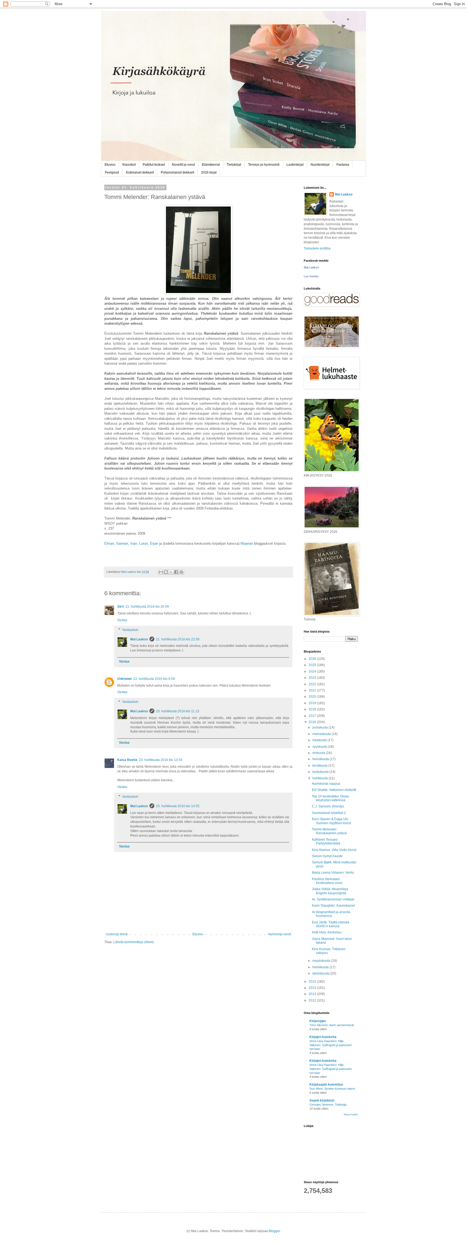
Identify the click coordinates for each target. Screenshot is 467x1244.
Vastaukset (130, 630)
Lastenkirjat (294, 165)
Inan (133, 543)
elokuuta (319, 753)
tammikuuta (321, 973)
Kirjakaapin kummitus (326, 1084)
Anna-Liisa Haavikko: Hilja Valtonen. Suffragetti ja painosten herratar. (330, 1045)
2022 (313, 684)
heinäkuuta (321, 759)
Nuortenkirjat (320, 165)
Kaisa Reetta (127, 760)
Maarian (247, 543)
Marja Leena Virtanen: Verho (333, 872)
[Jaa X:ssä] (171, 572)
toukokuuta (320, 772)
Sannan (122, 543)
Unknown (124, 679)
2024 (313, 671)
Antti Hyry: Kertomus (327, 932)
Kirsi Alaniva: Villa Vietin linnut (334, 850)
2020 (313, 696)
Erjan (154, 543)
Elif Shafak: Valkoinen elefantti (334, 790)
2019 (313, 703)
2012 (313, 1000)
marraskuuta (322, 734)
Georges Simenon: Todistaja (327, 1104)
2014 (313, 988)
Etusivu (110, 165)
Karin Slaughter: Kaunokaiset (333, 905)
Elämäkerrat (211, 165)
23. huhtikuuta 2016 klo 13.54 (160, 760)
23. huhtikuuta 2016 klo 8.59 (154, 679)
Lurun (143, 543)
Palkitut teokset (154, 165)
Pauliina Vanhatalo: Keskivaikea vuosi (327, 881)
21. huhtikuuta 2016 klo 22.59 (177, 639)
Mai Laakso (139, 639)
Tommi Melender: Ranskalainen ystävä (329, 831)
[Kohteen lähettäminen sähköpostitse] (161, 572)
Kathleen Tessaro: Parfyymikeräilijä (326, 841)
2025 (313, 665)
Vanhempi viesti (279, 934)
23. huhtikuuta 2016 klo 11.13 (177, 711)
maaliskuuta (321, 961)
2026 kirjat (208, 172)
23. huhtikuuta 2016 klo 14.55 (177, 806)
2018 (313, 709)
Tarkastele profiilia (317, 248)
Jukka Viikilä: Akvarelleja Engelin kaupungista (330, 891)
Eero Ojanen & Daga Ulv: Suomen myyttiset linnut (331, 821)
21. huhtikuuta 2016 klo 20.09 (147, 606)
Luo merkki (311, 276)
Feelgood (112, 172)
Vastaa (122, 620)
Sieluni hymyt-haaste (327, 856)
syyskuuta (320, 747)
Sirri (120, 606)
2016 (313, 722)
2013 (313, 994)
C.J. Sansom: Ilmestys (328, 806)
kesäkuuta (320, 765)
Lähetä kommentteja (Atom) (133, 942)
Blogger (274, 1231)
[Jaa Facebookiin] (176, 572)
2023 (313, 678)
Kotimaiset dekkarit (140, 172)
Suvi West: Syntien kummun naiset (332, 1088)
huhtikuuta (320, 778)
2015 (313, 981)
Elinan (109, 543)
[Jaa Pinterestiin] (181, 572)
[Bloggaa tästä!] (166, 572)
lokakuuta (320, 740)
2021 (313, 690)
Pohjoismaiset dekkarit (177, 172)
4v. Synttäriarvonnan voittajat (333, 899)
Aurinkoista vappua (326, 784)
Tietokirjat (234, 165)
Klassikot (129, 165)
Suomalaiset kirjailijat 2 (329, 813)
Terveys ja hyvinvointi (263, 165)
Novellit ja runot (183, 165)
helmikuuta (320, 967)
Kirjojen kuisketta (322, 1037)
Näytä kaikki (351, 1114)
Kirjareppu (317, 1021)
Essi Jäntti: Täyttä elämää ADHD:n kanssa (330, 924)
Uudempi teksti (117, 934)
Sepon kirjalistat (321, 1100)
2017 (313, 716)
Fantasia (342, 165)
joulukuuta (320, 727)
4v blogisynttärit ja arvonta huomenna (331, 914)
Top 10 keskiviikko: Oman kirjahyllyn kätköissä (330, 798)
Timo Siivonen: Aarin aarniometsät (331, 1025)
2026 (313, 659)
